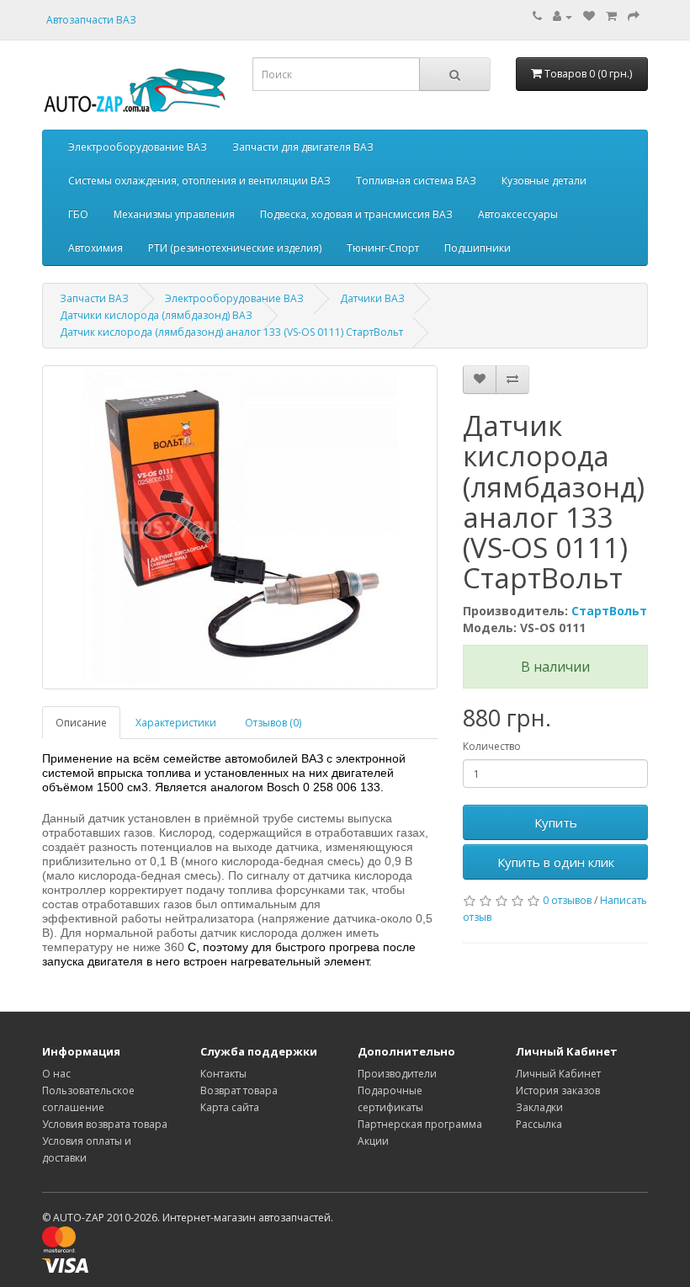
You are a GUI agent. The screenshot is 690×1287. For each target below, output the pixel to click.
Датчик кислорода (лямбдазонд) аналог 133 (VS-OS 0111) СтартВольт (231, 332)
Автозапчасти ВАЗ (91, 20)
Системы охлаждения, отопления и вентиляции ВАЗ (199, 180)
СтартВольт (609, 611)
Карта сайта (229, 1107)
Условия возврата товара (104, 1124)
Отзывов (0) (273, 722)
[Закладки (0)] (589, 16)
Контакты (223, 1073)
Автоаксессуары (518, 214)
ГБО (78, 214)
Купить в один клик (555, 862)
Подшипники (477, 248)
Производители (397, 1073)
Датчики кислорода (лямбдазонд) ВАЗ (156, 315)
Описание (81, 722)
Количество (492, 746)
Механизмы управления (174, 214)
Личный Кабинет (558, 1073)
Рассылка (539, 1124)
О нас (56, 1073)
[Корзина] (611, 16)
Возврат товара (239, 1090)
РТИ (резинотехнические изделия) (234, 248)
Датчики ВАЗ (372, 298)
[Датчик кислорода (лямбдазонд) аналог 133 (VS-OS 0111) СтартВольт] (240, 527)
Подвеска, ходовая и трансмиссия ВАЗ (356, 214)
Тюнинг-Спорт (383, 248)
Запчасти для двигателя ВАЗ (303, 147)
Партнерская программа (420, 1124)
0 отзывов (567, 900)
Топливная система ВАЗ (416, 180)
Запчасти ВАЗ (94, 298)
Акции (373, 1141)
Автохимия (95, 248)
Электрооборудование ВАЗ (137, 147)
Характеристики (175, 722)
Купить (555, 822)
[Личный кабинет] (562, 16)
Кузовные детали (544, 180)
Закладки (539, 1107)
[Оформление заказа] (634, 16)
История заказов (558, 1090)
